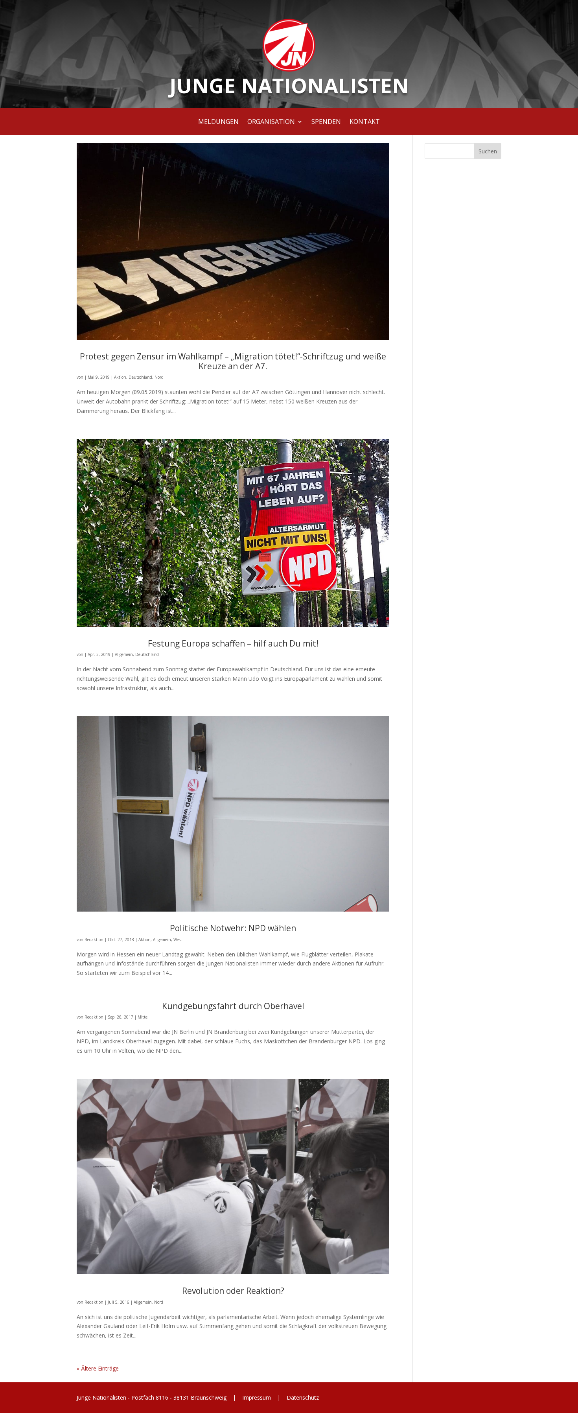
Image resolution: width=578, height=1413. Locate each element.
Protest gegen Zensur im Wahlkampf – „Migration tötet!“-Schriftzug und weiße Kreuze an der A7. (233, 361)
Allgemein (124, 654)
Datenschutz (302, 1397)
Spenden (326, 122)
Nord (159, 377)
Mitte (142, 1017)
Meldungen (218, 122)
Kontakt (365, 122)
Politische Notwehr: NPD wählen (233, 928)
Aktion (120, 377)
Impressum (256, 1397)
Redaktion (94, 939)
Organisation (271, 122)
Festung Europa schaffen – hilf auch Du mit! (233, 643)
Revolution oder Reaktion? (233, 1290)
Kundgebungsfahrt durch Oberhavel (233, 1005)
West (177, 939)
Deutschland (140, 377)
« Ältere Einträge (98, 1368)
